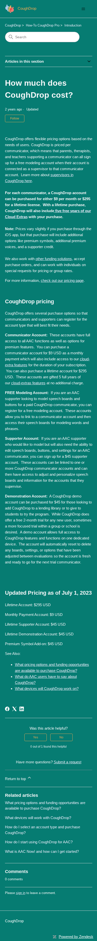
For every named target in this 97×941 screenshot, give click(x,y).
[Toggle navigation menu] (83, 9)
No (61, 737)
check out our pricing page (62, 280)
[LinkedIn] (21, 709)
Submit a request (67, 762)
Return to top (16, 779)
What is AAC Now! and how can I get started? (42, 851)
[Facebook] (7, 709)
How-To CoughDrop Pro (42, 25)
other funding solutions (54, 259)
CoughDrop (13, 25)
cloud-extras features (28, 383)
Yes (35, 737)
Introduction (72, 25)
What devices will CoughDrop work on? (47, 688)
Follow (14, 118)
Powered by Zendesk (76, 937)
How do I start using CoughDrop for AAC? (39, 842)
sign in (20, 893)
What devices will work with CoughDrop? (38, 818)
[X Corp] (14, 709)
